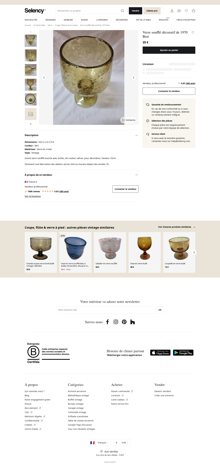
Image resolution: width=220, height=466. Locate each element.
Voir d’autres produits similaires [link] (175, 226)
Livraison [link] (117, 395)
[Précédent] (30, 32)
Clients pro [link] (152, 10)
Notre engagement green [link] (37, 399)
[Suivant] (30, 124)
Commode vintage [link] (77, 412)
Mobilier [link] (68, 19)
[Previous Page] (43, 77)
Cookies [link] (30, 424)
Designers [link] (50, 19)
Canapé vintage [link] (76, 408)
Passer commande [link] (122, 391)
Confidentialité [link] (34, 420)
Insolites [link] (163, 19)
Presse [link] (28, 403)
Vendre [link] (135, 10)
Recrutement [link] (33, 408)
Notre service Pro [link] (119, 403)
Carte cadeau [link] (119, 399)
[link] (35, 11)
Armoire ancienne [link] (77, 391)
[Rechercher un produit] (122, 10)
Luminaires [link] (102, 19)
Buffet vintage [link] (75, 399)
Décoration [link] (122, 19)
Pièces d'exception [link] (186, 19)
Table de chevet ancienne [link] (81, 420)
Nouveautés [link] (31, 19)
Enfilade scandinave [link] (78, 416)
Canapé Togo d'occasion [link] (80, 424)
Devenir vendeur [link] (162, 391)
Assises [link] (84, 19)
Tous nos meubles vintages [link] (81, 429)
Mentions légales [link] (35, 416)
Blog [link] (27, 395)
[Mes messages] (179, 11)
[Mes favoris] (186, 11)
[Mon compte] (172, 11)
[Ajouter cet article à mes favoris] (193, 32)
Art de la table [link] (143, 19)
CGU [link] (29, 412)
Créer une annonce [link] (164, 395)
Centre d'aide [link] (33, 429)
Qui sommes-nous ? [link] (34, 391)
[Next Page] (133, 77)
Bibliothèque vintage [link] (78, 395)
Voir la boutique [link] (33, 196)
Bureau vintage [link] (75, 403)
